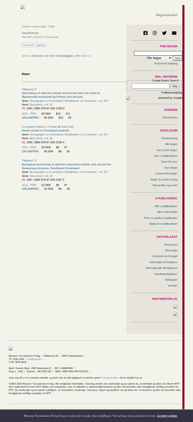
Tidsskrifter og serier (164, 185)
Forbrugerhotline (109, 378)
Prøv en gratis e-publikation (160, 217)
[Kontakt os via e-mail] (174, 33)
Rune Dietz (67, 126)
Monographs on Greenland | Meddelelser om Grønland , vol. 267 (69, 134)
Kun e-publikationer (165, 155)
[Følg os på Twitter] (164, 33)
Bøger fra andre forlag (164, 179)
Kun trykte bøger (167, 150)
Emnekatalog (169, 138)
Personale (171, 250)
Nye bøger (170, 167)
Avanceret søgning (165, 63)
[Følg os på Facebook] (145, 33)
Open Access (169, 161)
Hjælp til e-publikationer (163, 223)
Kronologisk (65, 55)
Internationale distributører (161, 267)
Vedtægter (171, 279)
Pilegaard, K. (29, 89)
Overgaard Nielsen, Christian (39, 126)
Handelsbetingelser (165, 273)
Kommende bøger (166, 173)
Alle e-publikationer (166, 206)
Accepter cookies (167, 416)
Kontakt (172, 285)
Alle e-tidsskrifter (167, 211)
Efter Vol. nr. (82, 55)
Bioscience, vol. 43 (41, 104)
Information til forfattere (163, 262)
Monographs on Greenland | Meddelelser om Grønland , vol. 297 (69, 100)
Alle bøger (171, 144)
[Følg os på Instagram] (155, 33)
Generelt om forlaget (165, 256)
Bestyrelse (170, 244)
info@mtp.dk (34, 359)
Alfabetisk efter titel (42, 55)
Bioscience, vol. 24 (41, 175)
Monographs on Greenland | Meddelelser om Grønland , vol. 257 (69, 171)
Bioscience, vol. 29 (41, 138)
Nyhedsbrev (169, 117)
